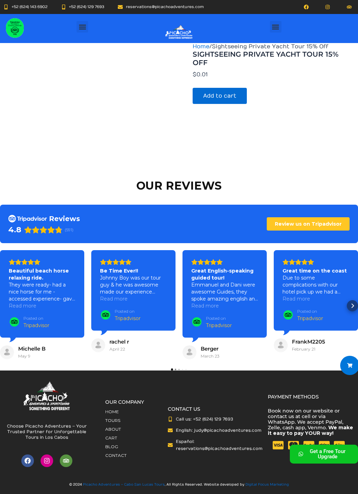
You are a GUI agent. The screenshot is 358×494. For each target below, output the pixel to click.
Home (201, 46)
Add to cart (219, 96)
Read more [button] (22, 306)
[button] (82, 27)
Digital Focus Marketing (267, 484)
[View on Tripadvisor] (7, 352)
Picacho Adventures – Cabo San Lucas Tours (124, 484)
